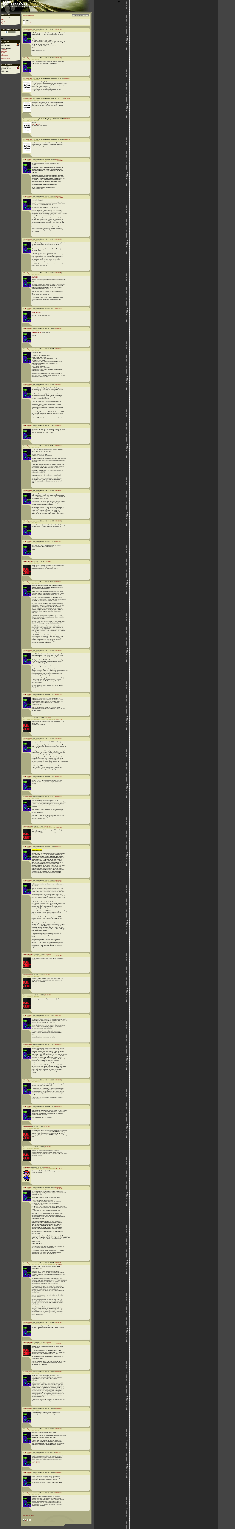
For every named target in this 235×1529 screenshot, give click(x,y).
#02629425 (58, 29)
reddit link (35, 276)
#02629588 (58, 738)
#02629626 (58, 1493)
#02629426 (58, 58)
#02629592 (58, 846)
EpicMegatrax (28, 29)
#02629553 (58, 239)
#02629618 (47, 1342)
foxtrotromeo (4, 55)
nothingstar (4, 51)
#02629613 (58, 1187)
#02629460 (67, 139)
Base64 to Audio (36, 332)
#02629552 (58, 196)
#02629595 (47, 974)
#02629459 (67, 119)
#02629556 (58, 328)
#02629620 (58, 1408)
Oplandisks (4, 49)
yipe (2, 54)
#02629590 (58, 796)
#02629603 (47, 1167)
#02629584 (58, 582)
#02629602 (47, 1147)
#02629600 (58, 1106)
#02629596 (47, 995)
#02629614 (58, 1263)
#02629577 (58, 384)
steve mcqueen (28, 78)
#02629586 (58, 694)
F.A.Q (2, 20)
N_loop (3, 52)
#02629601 (47, 1126)
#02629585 (58, 650)
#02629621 (58, 1429)
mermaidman (28, 561)
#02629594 (47, 954)
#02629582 (58, 541)
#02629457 (67, 78)
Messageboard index (28, 15)
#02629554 (58, 273)
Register (3, 23)
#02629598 (58, 1044)
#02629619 (58, 1371)
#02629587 (47, 718)
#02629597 (58, 1015)
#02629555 (58, 308)
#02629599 (58, 1080)
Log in (3, 21)
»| (30, 22)
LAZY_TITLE (36, 124)
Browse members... (6, 58)
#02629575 (58, 349)
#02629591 (47, 826)
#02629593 (58, 880)
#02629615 (58, 1322)
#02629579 (58, 446)
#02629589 (58, 776)
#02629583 (47, 561)
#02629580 (58, 490)
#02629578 (58, 425)
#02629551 (58, 159)
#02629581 (58, 521)
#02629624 (58, 1452)
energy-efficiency (36, 312)
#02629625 (58, 1472)
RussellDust (27, 1167)
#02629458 (67, 98)
